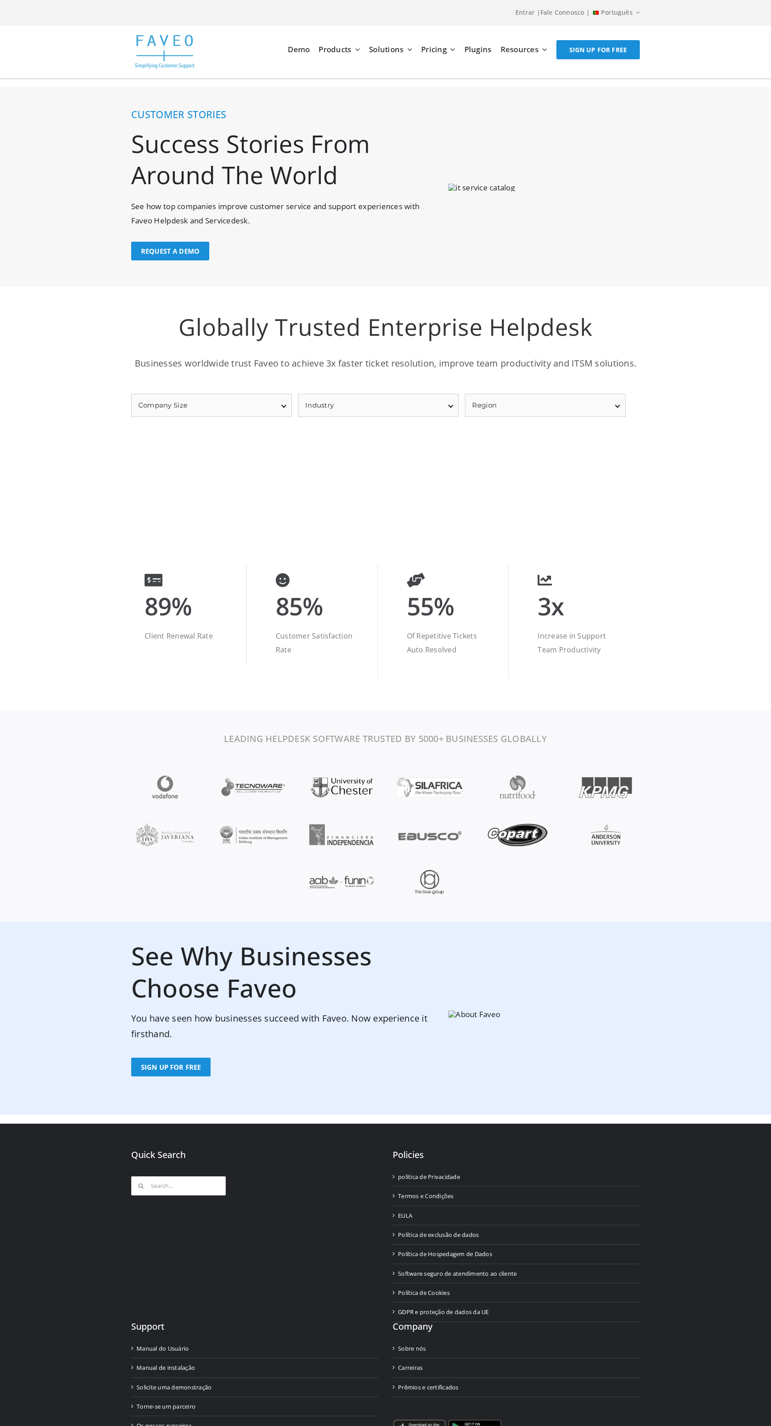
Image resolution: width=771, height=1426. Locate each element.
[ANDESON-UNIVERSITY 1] (606, 826)
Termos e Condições (426, 1196)
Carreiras (410, 1368)
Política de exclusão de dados (438, 1235)
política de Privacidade (429, 1177)
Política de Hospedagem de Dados (445, 1254)
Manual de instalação (166, 1368)
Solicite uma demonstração (174, 1387)
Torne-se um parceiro (166, 1406)
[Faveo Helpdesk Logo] (164, 38)
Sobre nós (412, 1348)
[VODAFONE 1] (165, 778)
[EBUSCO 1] (430, 826)
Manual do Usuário (163, 1348)
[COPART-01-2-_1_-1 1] (517, 826)
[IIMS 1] (253, 829)
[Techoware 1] (253, 778)
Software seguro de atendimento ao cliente (457, 1273)
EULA (405, 1216)
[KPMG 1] (606, 778)
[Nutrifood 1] (517, 778)
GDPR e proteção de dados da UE (443, 1312)
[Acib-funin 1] (341, 873)
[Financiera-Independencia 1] (341, 826)
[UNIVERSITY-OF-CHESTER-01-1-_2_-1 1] (341, 778)
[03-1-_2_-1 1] (430, 873)
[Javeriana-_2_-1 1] (165, 826)
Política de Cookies (424, 1293)
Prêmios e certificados (428, 1387)
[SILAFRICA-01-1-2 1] (430, 778)
